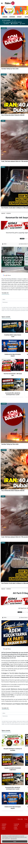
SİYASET (19, 17)
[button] (13, 21)
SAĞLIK (3, 827)
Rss (26, 819)
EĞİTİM (16, 825)
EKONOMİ (12, 17)
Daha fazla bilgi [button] (14, 838)
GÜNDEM (4, 17)
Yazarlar (23, 23)
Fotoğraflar (15, 23)
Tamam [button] (14, 841)
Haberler (3, 213)
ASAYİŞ (3, 829)
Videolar (7, 23)
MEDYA (15, 829)
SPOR (15, 827)
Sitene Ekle (20, 819)
